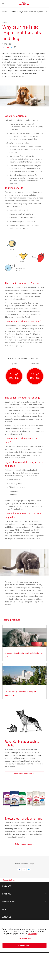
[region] (24, 936)
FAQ (4, 909)
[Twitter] (11, 47)
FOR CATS (6, 886)
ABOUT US (6, 917)
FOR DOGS (6, 894)
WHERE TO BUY (8, 901)
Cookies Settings (9, 880)
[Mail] (7, 47)
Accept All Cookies (24, 945)
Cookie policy (32, 934)
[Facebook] (3, 47)
